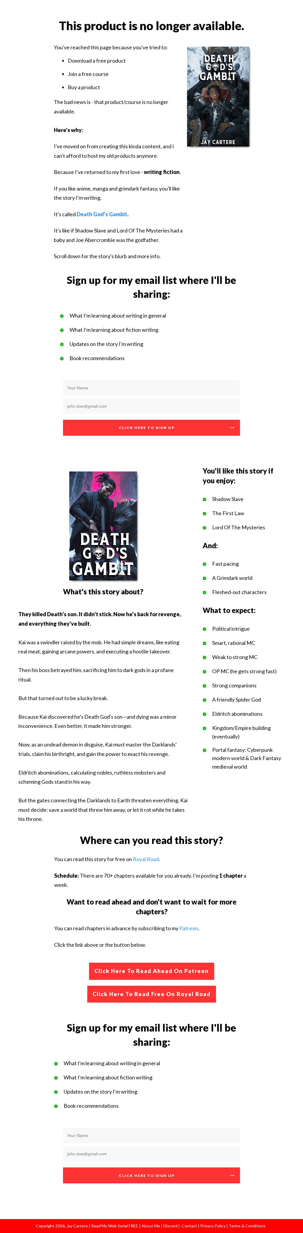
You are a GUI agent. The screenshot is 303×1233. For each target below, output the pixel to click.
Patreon (188, 928)
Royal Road (146, 859)
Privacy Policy (213, 1225)
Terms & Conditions (247, 1225)
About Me (150, 1225)
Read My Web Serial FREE (114, 1225)
